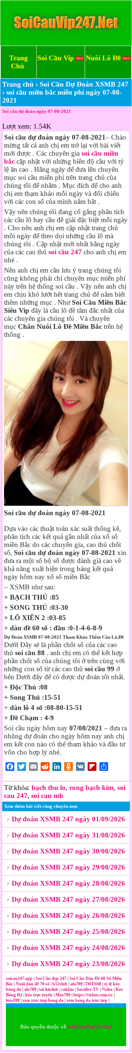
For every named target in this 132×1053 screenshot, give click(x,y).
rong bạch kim (91, 787)
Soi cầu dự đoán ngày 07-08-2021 (36, 111)
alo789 (77, 984)
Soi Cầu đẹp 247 (51, 978)
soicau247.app (19, 978)
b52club (60, 984)
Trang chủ (18, 84)
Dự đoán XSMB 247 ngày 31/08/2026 (68, 835)
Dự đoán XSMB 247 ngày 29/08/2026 (68, 867)
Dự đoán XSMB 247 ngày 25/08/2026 (68, 931)
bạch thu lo (49, 787)
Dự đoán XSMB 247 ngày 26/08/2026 (68, 915)
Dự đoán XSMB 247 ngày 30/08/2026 (68, 851)
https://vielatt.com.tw (93, 994)
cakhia (68, 989)
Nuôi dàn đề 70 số (33, 984)
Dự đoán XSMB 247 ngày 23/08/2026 (68, 964)
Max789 (62, 994)
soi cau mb (47, 795)
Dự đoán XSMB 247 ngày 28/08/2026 (68, 883)
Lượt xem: (17, 126)
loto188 (12, 1000)
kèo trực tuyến (38, 994)
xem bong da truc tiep (87, 1000)
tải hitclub (49, 989)
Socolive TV (88, 989)
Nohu (107, 989)
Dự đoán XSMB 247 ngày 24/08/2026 (68, 947)
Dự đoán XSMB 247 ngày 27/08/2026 (68, 899)
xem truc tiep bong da (43, 1000)
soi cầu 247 (65, 252)
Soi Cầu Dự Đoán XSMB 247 (84, 84)
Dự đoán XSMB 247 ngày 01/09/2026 (68, 819)
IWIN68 (93, 984)
